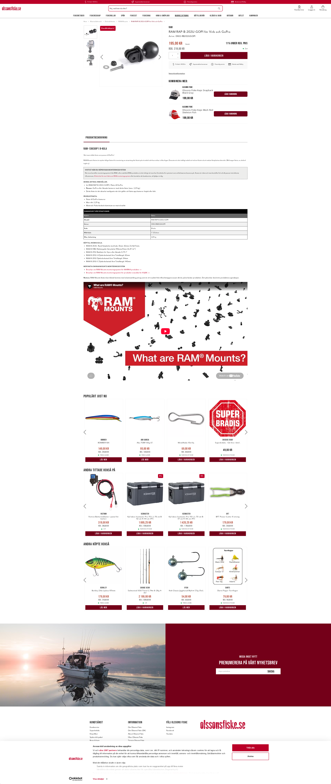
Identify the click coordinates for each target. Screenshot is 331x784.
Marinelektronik (182, 15)
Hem (85, 21)
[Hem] (11, 8)
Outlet (241, 15)
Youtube (169, 734)
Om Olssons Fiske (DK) (137, 730)
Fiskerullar (111, 15)
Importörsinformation (177, 73)
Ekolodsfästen (110, 21)
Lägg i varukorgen (214, 55)
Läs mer (103, 459)
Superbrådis (95, 730)
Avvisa (250, 756)
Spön (123, 15)
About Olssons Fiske (136, 734)
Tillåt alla (250, 748)
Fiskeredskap (95, 15)
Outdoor (230, 15)
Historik (187, 44)
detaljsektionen (180, 773)
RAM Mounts (123, 21)
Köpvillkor (94, 734)
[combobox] (165, 8)
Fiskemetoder (78, 15)
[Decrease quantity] (178, 57)
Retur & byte (95, 740)
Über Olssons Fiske (135, 737)
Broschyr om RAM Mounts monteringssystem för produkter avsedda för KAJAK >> (118, 273)
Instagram (170, 727)
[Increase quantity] (178, 54)
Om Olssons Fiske (135, 727)
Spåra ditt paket (96, 737)
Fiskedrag (146, 15)
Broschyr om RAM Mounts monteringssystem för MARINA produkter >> (113, 269)
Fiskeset (133, 15)
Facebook (170, 730)
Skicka (271, 671)
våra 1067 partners (108, 750)
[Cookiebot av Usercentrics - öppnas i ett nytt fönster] (75, 779)
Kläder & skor (215, 15)
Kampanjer (253, 15)
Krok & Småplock (163, 15)
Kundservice (94, 727)
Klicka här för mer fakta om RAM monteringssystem (112, 176)
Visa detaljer (98, 779)
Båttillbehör (199, 15)
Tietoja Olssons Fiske (136, 740)
